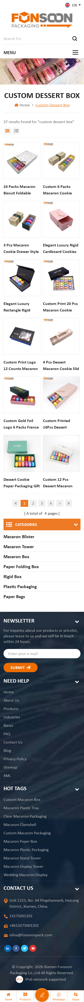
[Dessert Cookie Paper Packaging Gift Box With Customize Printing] (22, 453)
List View (16, 131)
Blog (7, 750)
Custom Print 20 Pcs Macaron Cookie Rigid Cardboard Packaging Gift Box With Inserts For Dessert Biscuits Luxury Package (60, 307)
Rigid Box (12, 576)
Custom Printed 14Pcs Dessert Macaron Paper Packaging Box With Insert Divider (60, 424)
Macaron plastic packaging (26, 849)
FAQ (7, 733)
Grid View (7, 131)
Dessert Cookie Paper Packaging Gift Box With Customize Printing (22, 483)
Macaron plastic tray (21, 807)
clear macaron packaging (25, 816)
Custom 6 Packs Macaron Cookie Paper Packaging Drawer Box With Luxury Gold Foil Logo (57, 190)
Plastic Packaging (20, 586)
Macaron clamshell (20, 824)
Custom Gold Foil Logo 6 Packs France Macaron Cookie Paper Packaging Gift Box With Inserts (22, 424)
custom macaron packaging (27, 832)
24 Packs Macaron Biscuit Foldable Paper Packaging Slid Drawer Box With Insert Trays (22, 190)
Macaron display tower (23, 866)
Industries (12, 717)
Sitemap (10, 767)
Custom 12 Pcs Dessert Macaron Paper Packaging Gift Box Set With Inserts (61, 483)
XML (7, 775)
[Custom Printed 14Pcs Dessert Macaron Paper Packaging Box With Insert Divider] (61, 395)
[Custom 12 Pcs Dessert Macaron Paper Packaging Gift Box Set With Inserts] (61, 453)
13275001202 (20, 915)
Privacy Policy (15, 758)
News (8, 725)
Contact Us (13, 742)
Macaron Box (16, 556)
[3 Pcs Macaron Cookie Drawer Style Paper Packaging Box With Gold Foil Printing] (22, 219)
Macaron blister (19, 536)
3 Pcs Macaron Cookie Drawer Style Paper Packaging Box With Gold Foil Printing (22, 248)
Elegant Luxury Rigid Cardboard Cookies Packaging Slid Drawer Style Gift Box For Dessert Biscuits (61, 248)
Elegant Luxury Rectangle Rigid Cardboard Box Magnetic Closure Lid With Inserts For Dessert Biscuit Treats (22, 307)
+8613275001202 (24, 925)
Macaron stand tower (22, 858)
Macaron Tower (19, 546)
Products (11, 708)
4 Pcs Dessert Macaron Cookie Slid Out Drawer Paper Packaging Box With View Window (61, 366)
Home (25, 105)
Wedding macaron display (26, 874)
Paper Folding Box (21, 566)
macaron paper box (20, 841)
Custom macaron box (22, 799)
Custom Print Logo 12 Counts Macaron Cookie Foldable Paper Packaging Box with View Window (22, 366)
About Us (11, 700)
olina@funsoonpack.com (30, 934)
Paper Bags (14, 596)
